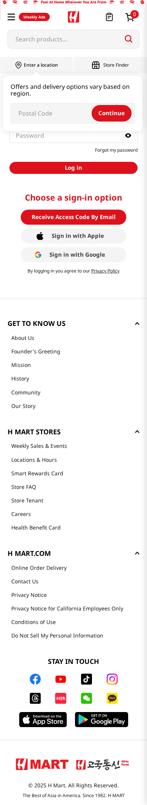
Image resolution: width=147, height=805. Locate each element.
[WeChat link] (86, 698)
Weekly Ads (34, 17)
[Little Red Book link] (60, 698)
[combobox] (73, 39)
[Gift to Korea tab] (103, 764)
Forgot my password (116, 150)
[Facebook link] (35, 679)
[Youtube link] (60, 679)
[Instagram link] (112, 679)
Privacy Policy (105, 271)
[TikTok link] (86, 679)
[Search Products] (128, 38)
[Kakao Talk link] (112, 698)
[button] (11, 16)
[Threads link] (35, 698)
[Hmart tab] (42, 764)
